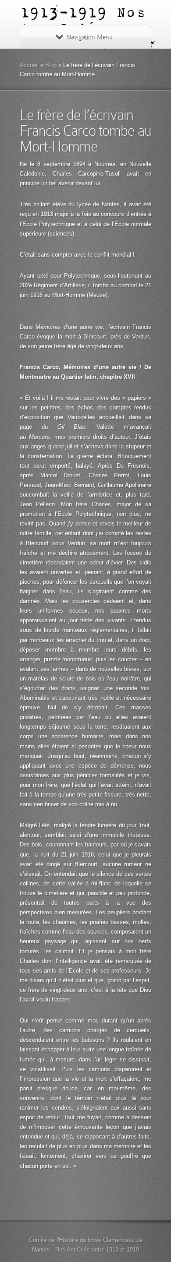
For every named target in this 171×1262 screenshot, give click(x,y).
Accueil (29, 65)
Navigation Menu (89, 37)
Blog (51, 65)
